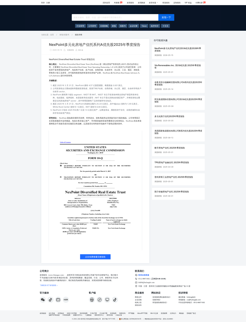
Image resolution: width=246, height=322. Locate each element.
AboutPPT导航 (142, 313)
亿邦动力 (173, 313)
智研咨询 (122, 313)
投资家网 (164, 313)
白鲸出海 (119, 315)
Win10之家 (154, 313)
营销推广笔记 (191, 313)
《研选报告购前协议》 (159, 302)
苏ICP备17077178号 (108, 319)
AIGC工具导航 (72, 313)
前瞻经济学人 (77, 315)
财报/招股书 (64, 35)
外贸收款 (61, 313)
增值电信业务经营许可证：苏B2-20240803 (159, 319)
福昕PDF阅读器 (54, 315)
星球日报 (110, 315)
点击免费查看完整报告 (95, 257)
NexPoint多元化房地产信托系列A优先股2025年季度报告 (94, 44)
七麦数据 (88, 315)
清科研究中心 (99, 315)
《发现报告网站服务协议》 (161, 297)
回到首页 (106, 2)
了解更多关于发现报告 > (49, 285)
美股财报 (70, 50)
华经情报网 (83, 313)
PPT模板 (131, 313)
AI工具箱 (52, 313)
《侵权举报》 (156, 299)
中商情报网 (66, 315)
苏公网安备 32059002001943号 (131, 319)
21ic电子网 (103, 313)
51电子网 (93, 313)
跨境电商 (113, 313)
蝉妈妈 (181, 313)
